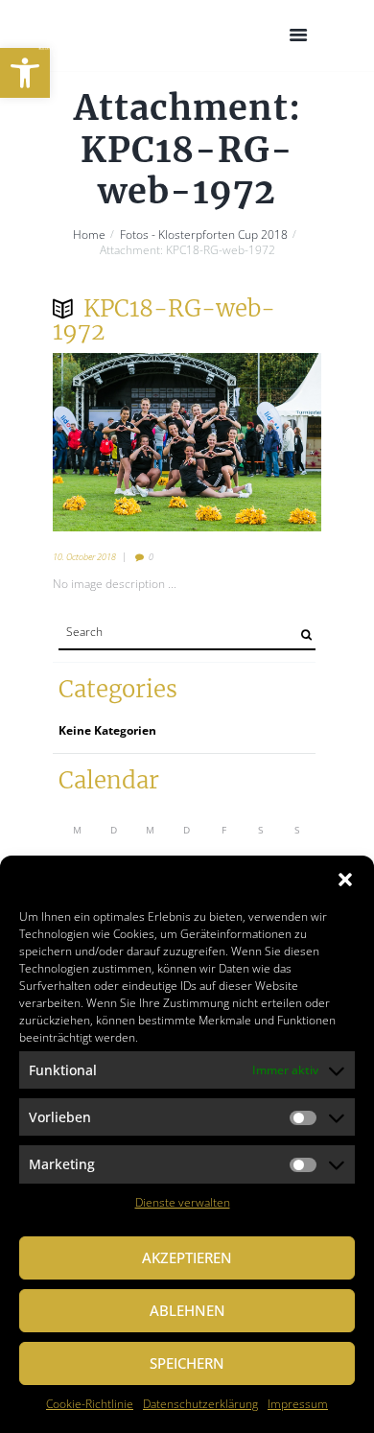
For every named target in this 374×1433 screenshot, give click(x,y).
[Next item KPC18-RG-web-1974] (254, 442)
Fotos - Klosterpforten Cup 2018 (204, 235)
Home (89, 235)
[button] (25, 73)
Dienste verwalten (182, 1202)
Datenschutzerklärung (200, 1404)
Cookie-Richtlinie (89, 1404)
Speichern (187, 1363)
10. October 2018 (84, 557)
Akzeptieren (187, 1257)
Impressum (298, 1404)
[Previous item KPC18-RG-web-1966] (120, 442)
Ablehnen (187, 1310)
